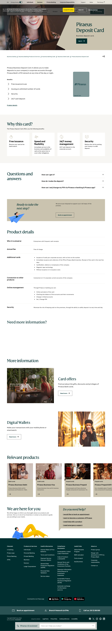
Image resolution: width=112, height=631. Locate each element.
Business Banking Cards (48, 56)
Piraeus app (11, 553)
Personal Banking (29, 553)
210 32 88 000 (95, 610)
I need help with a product (72, 522)
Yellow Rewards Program (79, 550)
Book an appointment (65, 215)
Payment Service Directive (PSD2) (46, 559)
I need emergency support (72, 525)
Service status (45, 576)
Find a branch (78, 558)
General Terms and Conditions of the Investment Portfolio (63, 564)
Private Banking (29, 556)
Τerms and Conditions (48, 555)
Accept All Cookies (68, 10)
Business (26, 560)
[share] (103, 56)
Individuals (27, 550)
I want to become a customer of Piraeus (77, 518)
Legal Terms (45, 619)
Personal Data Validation (45, 572)
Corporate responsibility (95, 561)
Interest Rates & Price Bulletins (47, 550)
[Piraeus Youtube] (100, 619)
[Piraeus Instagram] (97, 619)
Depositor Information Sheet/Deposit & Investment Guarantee (64, 572)
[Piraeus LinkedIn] (104, 619)
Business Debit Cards (63, 56)
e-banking (10, 550)
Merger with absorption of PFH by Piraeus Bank (97, 555)
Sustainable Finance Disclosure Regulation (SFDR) (64, 581)
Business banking (12, 56)
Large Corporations (30, 566)
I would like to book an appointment (76, 514)
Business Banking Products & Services (29, 56)
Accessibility (74, 619)
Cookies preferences (64, 619)
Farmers (26, 563)
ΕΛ (8, 2)
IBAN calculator (79, 555)
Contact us (94, 565)
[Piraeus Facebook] (90, 619)
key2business (78, 562)
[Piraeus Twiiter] (93, 619)
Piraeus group (95, 550)
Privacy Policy (54, 619)
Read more (63, 393)
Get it (80, 41)
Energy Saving (15, 2)
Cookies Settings (93, 10)
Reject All (80, 10)
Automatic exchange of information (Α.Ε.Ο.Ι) (63, 588)
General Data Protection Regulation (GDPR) (47, 565)
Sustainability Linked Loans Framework (64, 552)
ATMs (8, 560)
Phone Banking (11, 556)
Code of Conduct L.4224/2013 (62, 558)
